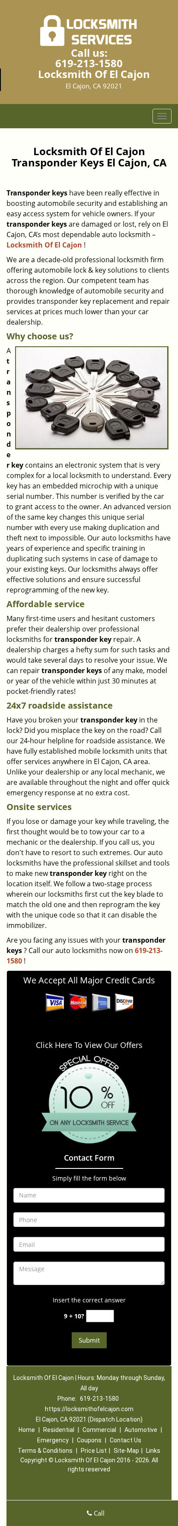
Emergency (53, 1440)
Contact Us (125, 1440)
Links (153, 1450)
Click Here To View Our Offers (89, 1045)
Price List (94, 1450)
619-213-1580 (89, 63)
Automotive (140, 1429)
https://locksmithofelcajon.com (89, 1409)
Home (27, 1429)
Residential (58, 1429)
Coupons (89, 1440)
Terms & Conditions (45, 1450)
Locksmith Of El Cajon (44, 245)
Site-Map (126, 1450)
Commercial (99, 1429)
